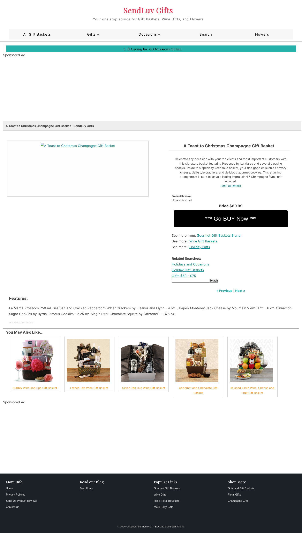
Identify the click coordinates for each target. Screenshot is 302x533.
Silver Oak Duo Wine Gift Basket (143, 388)
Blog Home (86, 488)
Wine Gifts (160, 494)
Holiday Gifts (199, 247)
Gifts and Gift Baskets (241, 488)
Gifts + (93, 34)
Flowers (262, 34)
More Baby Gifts (163, 507)
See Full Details (230, 185)
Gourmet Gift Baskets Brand (219, 235)
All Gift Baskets (37, 34)
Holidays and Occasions (190, 264)
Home (9, 488)
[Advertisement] (126, 92)
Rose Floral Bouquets (167, 500)
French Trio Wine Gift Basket (89, 388)
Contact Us (12, 507)
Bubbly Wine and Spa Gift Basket (35, 388)
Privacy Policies (15, 494)
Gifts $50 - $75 (184, 276)
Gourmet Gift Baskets (167, 488)
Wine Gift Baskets (203, 241)
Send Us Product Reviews (21, 500)
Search (205, 34)
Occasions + (149, 34)
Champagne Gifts (238, 500)
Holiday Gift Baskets (188, 270)
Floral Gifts (234, 494)
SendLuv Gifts (148, 10)
